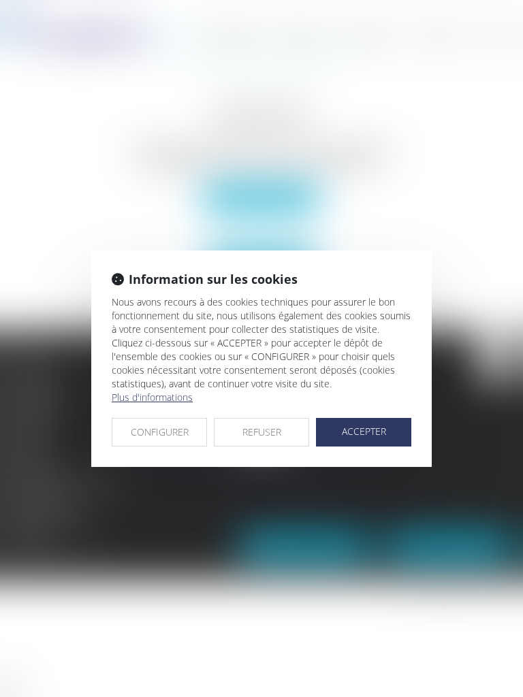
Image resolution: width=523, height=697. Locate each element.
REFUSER (261, 431)
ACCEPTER (364, 431)
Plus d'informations (152, 397)
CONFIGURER (160, 431)
